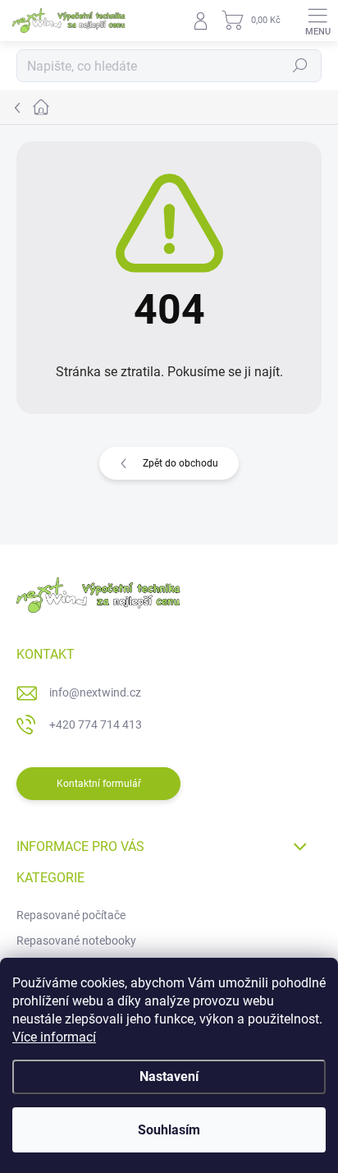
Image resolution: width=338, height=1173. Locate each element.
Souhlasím (169, 1130)
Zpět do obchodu (180, 463)
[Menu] (317, 20)
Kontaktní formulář (99, 783)
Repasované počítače (71, 915)
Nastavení (169, 1076)
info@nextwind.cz (95, 692)
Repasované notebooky (76, 940)
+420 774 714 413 (95, 724)
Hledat (300, 65)
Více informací (54, 1037)
